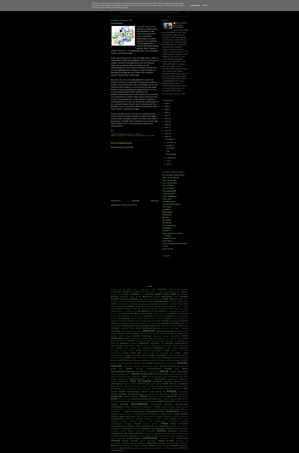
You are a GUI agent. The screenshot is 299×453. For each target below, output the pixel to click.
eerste (166, 321)
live (127, 358)
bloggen (120, 135)
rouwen (127, 407)
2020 (167, 106)
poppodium (149, 394)
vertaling (139, 433)
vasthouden (140, 431)
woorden (174, 445)
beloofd (115, 296)
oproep (133, 384)
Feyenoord (144, 325)
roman (161, 401)
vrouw (161, 441)
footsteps (173, 325)
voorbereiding (134, 438)
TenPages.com (116, 424)
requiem (174, 399)
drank (153, 318)
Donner (140, 318)
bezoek (157, 296)
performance (157, 388)
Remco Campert (163, 399)
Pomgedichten (167, 228)
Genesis (185, 331)
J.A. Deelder (167, 343)
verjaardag (183, 431)
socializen (150, 135)
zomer (168, 448)
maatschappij (177, 358)
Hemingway (147, 336)
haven (128, 336)
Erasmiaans (123, 323)
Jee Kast (143, 345)
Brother (119, 304)
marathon (123, 360)
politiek (122, 394)
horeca (114, 341)
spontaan (168, 416)
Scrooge (184, 411)
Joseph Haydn (177, 345)
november (170, 142)
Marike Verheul (167, 212)
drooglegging (178, 318)
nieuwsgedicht (148, 374)
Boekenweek (131, 301)
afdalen (126, 292)
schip (152, 409)
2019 (167, 109)
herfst (185, 336)
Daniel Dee (178, 308)
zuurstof (183, 448)
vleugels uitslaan (128, 436)
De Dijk (134, 311)
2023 (167, 103)
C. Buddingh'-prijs (176, 304)
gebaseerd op (117, 331)
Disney (113, 318)
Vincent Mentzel (177, 433)
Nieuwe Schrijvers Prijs (121, 374)
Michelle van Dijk (169, 363)
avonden (134, 294)
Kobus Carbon (167, 199)
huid (157, 341)
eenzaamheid (157, 321)
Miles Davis (128, 366)
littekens (121, 358)
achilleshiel (183, 289)
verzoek (157, 433)
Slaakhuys (153, 414)
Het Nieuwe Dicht (162, 338)
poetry (114, 391)
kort (167, 350)
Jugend (118, 348)
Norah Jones (183, 374)
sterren (158, 419)
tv (187, 426)
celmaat (150, 306)
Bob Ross (154, 299)
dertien (162, 313)
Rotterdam (129, 135)
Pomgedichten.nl (136, 394)
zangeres (145, 448)
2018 (167, 112)
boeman (150, 301)
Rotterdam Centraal (162, 404)
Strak (185, 419)
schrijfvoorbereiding (133, 411)
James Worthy (129, 345)
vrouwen (170, 441)
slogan (170, 414)
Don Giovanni (123, 318)
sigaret (128, 414)
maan (163, 358)
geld (172, 331)
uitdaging (127, 429)
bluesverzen (133, 299)
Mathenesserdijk (174, 360)
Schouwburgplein (181, 409)
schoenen (159, 409)
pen (139, 388)
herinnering (117, 338)
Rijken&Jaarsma (123, 401)
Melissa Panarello (126, 363)
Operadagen (116, 384)
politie (114, 394)
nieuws (136, 374)
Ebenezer (115, 321)
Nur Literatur (166, 220)
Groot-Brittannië (154, 333)
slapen (162, 414)
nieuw (164, 371)
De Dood (142, 311)
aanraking (162, 289)
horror (131, 341)
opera (185, 381)
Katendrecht (159, 348)
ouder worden (156, 384)
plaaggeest (169, 388)
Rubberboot (147, 407)
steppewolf (149, 419)
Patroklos (116, 388)
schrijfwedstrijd (155, 412)
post (157, 394)
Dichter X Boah (137, 316)
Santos (121, 409)
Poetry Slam (148, 391)
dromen (167, 318)
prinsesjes (183, 394)
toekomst (130, 426)
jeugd (159, 345)
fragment (115, 328)
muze (121, 369)
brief (113, 304)
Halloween (178, 333)
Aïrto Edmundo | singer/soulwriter (173, 175)
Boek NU (173, 299)
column (119, 308)
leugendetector (117, 355)
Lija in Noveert (167, 207)
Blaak (176, 296)
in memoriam (123, 343)
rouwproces (136, 407)
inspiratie (144, 343)
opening (177, 381)
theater (137, 424)
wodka (152, 445)
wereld (114, 445)
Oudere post (155, 201)
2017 (167, 115)
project (135, 396)
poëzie (172, 391)
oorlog (114, 381)
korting (174, 350)
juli (168, 161)
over (165, 384)
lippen (113, 358)
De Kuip (150, 311)
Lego (167, 151)
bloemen (184, 296)
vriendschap (182, 438)
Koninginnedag (157, 350)
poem (185, 388)
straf (180, 419)
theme (173, 424)
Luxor (158, 358)
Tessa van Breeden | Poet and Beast (174, 244)
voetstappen (164, 436)
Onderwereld (173, 376)
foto (180, 325)
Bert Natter (136, 296)
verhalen (172, 431)
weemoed (184, 443)
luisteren (151, 358)
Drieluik (160, 318)
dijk (175, 316)
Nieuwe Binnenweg (179, 371)
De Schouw (160, 311)
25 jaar (127, 289)
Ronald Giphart (181, 401)
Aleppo (161, 292)
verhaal (162, 431)
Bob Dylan (144, 299)
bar (173, 294)
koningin (146, 350)
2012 (167, 131)
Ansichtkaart (170, 148)
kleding (131, 350)
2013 (167, 127)
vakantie (170, 428)
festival (134, 325)
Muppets (172, 366)
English (114, 323)
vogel (172, 436)
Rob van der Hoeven (143, 401)
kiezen (175, 348)
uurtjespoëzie (158, 428)
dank (186, 308)
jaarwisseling (181, 343)
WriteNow (115, 448)
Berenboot (124, 296)
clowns (185, 306)
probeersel (117, 396)
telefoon (184, 421)
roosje (114, 404)
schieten (146, 409)
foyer (185, 325)
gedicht (149, 331)
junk (139, 348)
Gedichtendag (162, 331)
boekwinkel (141, 301)
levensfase (136, 355)
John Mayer (133, 58)
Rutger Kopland (168, 407)
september (170, 158)
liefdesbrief (161, 355)
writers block (126, 448)
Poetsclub (161, 391)
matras (184, 360)
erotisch (165, 323)
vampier (131, 431)
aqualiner (169, 292)
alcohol (153, 292)
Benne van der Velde (169, 180)
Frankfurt (125, 328)
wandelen (152, 443)
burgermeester (152, 304)
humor (162, 341)
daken (171, 308)
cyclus (136, 308)
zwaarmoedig (117, 450)
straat (173, 419)
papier (159, 386)
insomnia (133, 343)
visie (186, 433)
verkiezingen (117, 433)
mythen (168, 369)
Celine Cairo (140, 306)
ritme (132, 401)
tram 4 (138, 426)
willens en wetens (132, 445)
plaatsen (178, 388)
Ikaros (171, 341)
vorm (172, 438)
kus (139, 353)
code (113, 308)
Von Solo (165, 246)
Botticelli (173, 301)
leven (128, 355)
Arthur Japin (116, 294)
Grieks (136, 333)
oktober (169, 145)
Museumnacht (182, 366)
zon (173, 448)
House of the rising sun (145, 341)
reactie (135, 399)
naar (177, 369)
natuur (139, 371)
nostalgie (115, 376)
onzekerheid (172, 379)
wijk (120, 445)
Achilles (172, 289)
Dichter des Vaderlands (121, 316)
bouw (180, 301)
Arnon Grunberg (181, 292)
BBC (178, 294)
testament (128, 424)
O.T (141, 376)
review (114, 401)
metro (158, 363)
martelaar (155, 360)
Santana (114, 409)
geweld (114, 333)
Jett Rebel (152, 345)
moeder (156, 366)
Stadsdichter (117, 419)
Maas (168, 358)
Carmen (130, 306)
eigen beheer (175, 321)
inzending (155, 343)
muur (113, 369)
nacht (185, 369)
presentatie (165, 394)
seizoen (114, 414)
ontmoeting (122, 379)
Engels (184, 321)
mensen (150, 363)
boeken (122, 301)
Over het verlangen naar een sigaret (131, 386)
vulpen (125, 443)
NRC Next (165, 217)
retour (185, 399)
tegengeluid (173, 421)
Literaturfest (166, 209)
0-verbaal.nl (116, 289)
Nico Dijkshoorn (151, 371)
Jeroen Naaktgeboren (169, 196)
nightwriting (162, 374)
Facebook (125, 325)
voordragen (150, 438)
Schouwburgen (171, 154)
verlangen (129, 433)
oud (148, 384)
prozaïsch (152, 396)
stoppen (165, 419)
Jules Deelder (130, 348)
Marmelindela (166, 215)
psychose (161, 396)
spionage (159, 416)
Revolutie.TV (166, 231)
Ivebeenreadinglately (169, 191)
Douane (147, 318)
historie (173, 338)
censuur (157, 306)
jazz (138, 345)
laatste (146, 353)
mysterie (139, 369)
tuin (184, 426)
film (158, 325)
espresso (175, 323)
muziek (129, 369)
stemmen (139, 419)
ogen (165, 376)
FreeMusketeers (149, 328)
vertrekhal (148, 433)
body (161, 299)
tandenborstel (160, 421)
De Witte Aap (127, 313)
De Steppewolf (172, 311)
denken (156, 313)
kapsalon (147, 348)
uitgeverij (146, 428)
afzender (145, 292)
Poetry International (169, 225)
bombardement (161, 301)
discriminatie (182, 316)
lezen (144, 355)
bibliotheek (166, 296)
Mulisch (163, 366)
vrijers (125, 441)
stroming (114, 421)
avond (126, 294)
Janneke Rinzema (168, 193)
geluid (178, 331)
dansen (114, 311)
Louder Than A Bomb (139, 358)
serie (121, 414)
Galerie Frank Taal (165, 328)
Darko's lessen (124, 311)
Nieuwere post (116, 201)
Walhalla (142, 443)
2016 (167, 118)
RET (180, 399)
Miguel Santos (181, 23)
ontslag (150, 379)
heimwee (136, 336)
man (116, 360)
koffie (139, 350)
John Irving (166, 345)
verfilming (150, 431)
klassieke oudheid (119, 350)
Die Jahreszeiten (159, 316)
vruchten (180, 441)
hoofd (180, 338)
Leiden (178, 353)
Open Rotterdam (140, 381)
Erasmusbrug (134, 323)
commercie (128, 308)
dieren (170, 316)
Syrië (150, 421)
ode (144, 376)
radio (114, 399)
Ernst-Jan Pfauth (168, 185)
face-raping (116, 325)
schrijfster (116, 411)
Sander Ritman (167, 241)
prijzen (174, 394)
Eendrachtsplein (134, 321)
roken (154, 401)
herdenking (175, 336)
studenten (132, 421)
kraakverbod (116, 353)
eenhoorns (146, 321)
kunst (133, 353)
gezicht (121, 333)
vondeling (121, 438)
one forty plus (167, 223)
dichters (148, 316)
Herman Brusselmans (132, 338)
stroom (123, 421)
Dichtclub (183, 313)
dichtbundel (172, 313)
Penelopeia (146, 388)
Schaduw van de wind (133, 409)
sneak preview (181, 414)
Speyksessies (149, 416)
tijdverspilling (118, 426)
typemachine (116, 428)
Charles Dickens (168, 306)
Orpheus (141, 384)
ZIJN (163, 448)
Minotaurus (147, 366)
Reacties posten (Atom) (129, 205)
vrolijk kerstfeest (147, 441)
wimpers (144, 445)
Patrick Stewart (181, 386)
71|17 (135, 289)
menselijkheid (140, 363)
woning (166, 445)
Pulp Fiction (183, 396)
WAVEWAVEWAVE (173, 443)
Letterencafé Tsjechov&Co (171, 204)
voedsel (147, 436)
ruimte (157, 407)
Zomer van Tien (167, 249)
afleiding (135, 292)
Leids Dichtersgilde (168, 201)
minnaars (137, 366)
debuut (137, 313)
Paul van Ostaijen (129, 388)
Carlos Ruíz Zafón (118, 306)
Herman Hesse (148, 338)
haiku (164, 333)
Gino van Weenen (168, 188)
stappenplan (130, 419)
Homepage (135, 201)
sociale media (139, 135)
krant (126, 353)
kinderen (184, 348)
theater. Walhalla (151, 424)
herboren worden (161, 336)
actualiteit (116, 292)
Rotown (124, 404)
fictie (153, 326)
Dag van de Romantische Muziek (154, 308)
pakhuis (152, 386)
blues (123, 299)
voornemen (164, 438)
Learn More (195, 5)
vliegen (141, 436)
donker (133, 318)
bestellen (148, 296)
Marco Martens (135, 360)
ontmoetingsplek (137, 379)
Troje (156, 426)
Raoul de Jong (125, 399)
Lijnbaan (184, 355)
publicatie (171, 396)
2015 (167, 121)
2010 (167, 137)
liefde (151, 355)
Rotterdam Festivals (150, 89)
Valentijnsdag (181, 428)
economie (123, 321)
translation (147, 426)
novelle (123, 376)
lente (185, 353)
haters (122, 336)
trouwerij (164, 426)
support (142, 421)
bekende (184, 294)
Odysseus (158, 376)
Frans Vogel (135, 328)
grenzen (129, 333)
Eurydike (184, 323)
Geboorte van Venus (133, 331)
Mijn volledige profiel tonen (173, 94)
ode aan (150, 376)
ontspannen (160, 379)
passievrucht (168, 386)
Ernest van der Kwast (169, 183)
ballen (142, 294)
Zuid (176, 448)
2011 (167, 134)
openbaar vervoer (162, 381)
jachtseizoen (117, 345)
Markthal (146, 360)
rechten (153, 399)
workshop (184, 445)
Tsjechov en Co (175, 426)
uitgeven (136, 428)
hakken (170, 333)
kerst (169, 348)
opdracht (123, 381)
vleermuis (115, 436)
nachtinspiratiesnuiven (123, 372)
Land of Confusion (159, 353)
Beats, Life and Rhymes (170, 178)
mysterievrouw (154, 369)
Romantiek (170, 401)
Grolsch (143, 333)
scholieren (168, 409)
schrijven (172, 412)
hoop (185, 338)
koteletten (183, 350)
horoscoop (122, 341)
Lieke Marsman (174, 355)
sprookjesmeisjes (180, 416)
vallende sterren (118, 431)
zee (150, 448)
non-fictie (173, 374)
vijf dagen (165, 433)
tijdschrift (182, 424)
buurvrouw (163, 304)
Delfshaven (146, 313)
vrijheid (134, 441)
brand (185, 301)
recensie (143, 399)
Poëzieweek (183, 391)
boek (166, 299)
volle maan (180, 436)
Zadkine (137, 448)
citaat (178, 306)
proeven (127, 396)
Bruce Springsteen (131, 304)
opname (126, 384)
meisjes (114, 363)
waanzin (133, 443)
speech (139, 416)
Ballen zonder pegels (158, 294)
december (170, 139)
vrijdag (115, 441)
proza (144, 396)
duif (186, 318)
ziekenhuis (157, 448)
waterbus (162, 443)
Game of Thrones (181, 328)
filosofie (164, 325)
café (186, 304)
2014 (167, 124)
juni (168, 164)
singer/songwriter (139, 414)
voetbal (155, 436)
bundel (142, 304)
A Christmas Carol (147, 289)
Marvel (163, 360)
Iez (167, 341)
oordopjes (183, 379)
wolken (159, 445)
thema (164, 424)
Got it (205, 5)
